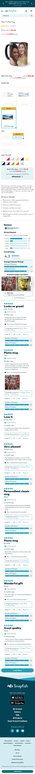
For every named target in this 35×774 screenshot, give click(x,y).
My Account (17, 709)
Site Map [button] (17, 750)
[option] (8, 95)
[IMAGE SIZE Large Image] (24, 94)
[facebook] (13, 730)
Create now (17, 771)
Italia (28, 741)
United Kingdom (8, 743)
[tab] (15, 71)
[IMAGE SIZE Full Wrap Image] (8, 117)
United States (19, 743)
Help (17, 715)
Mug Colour (6, 155)
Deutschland (8, 741)
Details (16, 34)
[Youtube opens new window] (23, 730)
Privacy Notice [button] (17, 756)
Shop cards (17, 5)
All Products (17, 718)
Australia (28, 743)
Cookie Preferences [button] (17, 759)
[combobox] (17, 15)
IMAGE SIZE (5, 83)
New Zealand (17, 745)
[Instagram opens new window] (18, 730)
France (16, 741)
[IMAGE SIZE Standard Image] (8, 94)
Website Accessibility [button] (17, 762)
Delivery (17, 712)
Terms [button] (17, 753)
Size (2, 131)
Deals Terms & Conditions (17, 721)
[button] (2, 11)
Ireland (22, 741)
